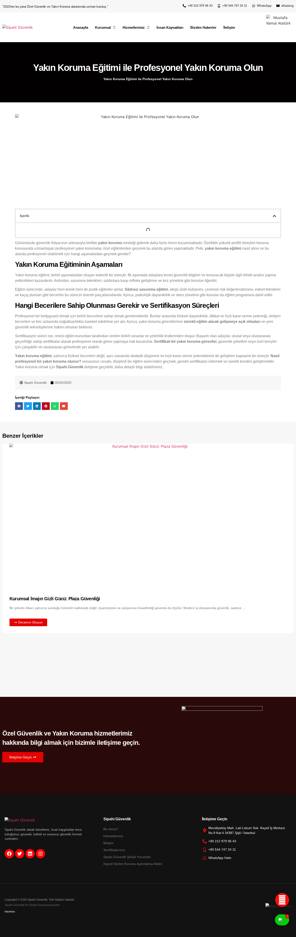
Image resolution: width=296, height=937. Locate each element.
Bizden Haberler (203, 27)
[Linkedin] (30, 853)
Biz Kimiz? (110, 829)
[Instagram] (40, 853)
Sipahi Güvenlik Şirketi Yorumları (127, 857)
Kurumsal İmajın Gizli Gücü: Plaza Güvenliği (54, 598)
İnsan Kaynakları (170, 27)
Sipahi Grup (36, 905)
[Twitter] (19, 853)
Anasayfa (80, 27)
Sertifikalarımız (114, 850)
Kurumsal (103, 27)
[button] (105, 27)
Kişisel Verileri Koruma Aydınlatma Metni (132, 864)
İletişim (229, 27)
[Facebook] (9, 853)
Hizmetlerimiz (134, 27)
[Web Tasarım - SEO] (10, 911)
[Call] (282, 900)
